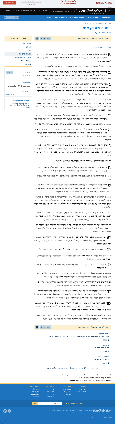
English (20, 104)
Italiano (19, 105)
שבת (53, 393)
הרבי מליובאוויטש (34, 391)
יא (108, 237)
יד (109, 291)
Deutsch (14, 104)
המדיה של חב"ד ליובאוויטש (93, 418)
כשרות (52, 395)
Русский (27, 107)
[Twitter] (5, 411)
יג (109, 265)
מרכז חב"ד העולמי (52, 410)
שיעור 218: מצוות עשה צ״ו (99, 359)
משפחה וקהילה (61, 18)
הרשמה (68, 395)
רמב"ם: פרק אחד (89, 23)
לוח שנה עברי (67, 391)
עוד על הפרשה (10, 94)
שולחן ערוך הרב (35, 395)
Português (26, 105)
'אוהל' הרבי (36, 393)
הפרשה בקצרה (25, 91)
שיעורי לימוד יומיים (104, 23)
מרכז (102, 418)
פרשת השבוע (50, 396)
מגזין (84, 393)
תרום (13, 11)
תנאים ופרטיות (15, 418)
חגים (53, 389)
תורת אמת (92, 378)
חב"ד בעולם (36, 396)
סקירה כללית (35, 389)
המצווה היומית (104, 356)
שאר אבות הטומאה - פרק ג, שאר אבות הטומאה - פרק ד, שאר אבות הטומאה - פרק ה (79, 336)
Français (13, 105)
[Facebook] (9, 411)
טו (108, 303)
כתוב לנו (6, 418)
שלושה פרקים (104, 333)
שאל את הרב (37, 11)
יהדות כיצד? (106, 18)
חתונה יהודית (50, 391)
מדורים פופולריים (77, 18)
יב (109, 250)
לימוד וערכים (93, 18)
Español (26, 104)
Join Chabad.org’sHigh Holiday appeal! (67, 2)
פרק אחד (105, 345)
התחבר (45, 11)
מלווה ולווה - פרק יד (102, 348)
